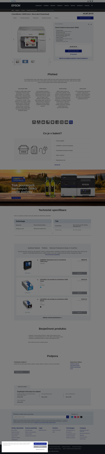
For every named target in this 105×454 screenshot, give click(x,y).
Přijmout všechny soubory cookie (40, 443)
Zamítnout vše (40, 446)
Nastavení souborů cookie (40, 449)
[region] (25, 446)
